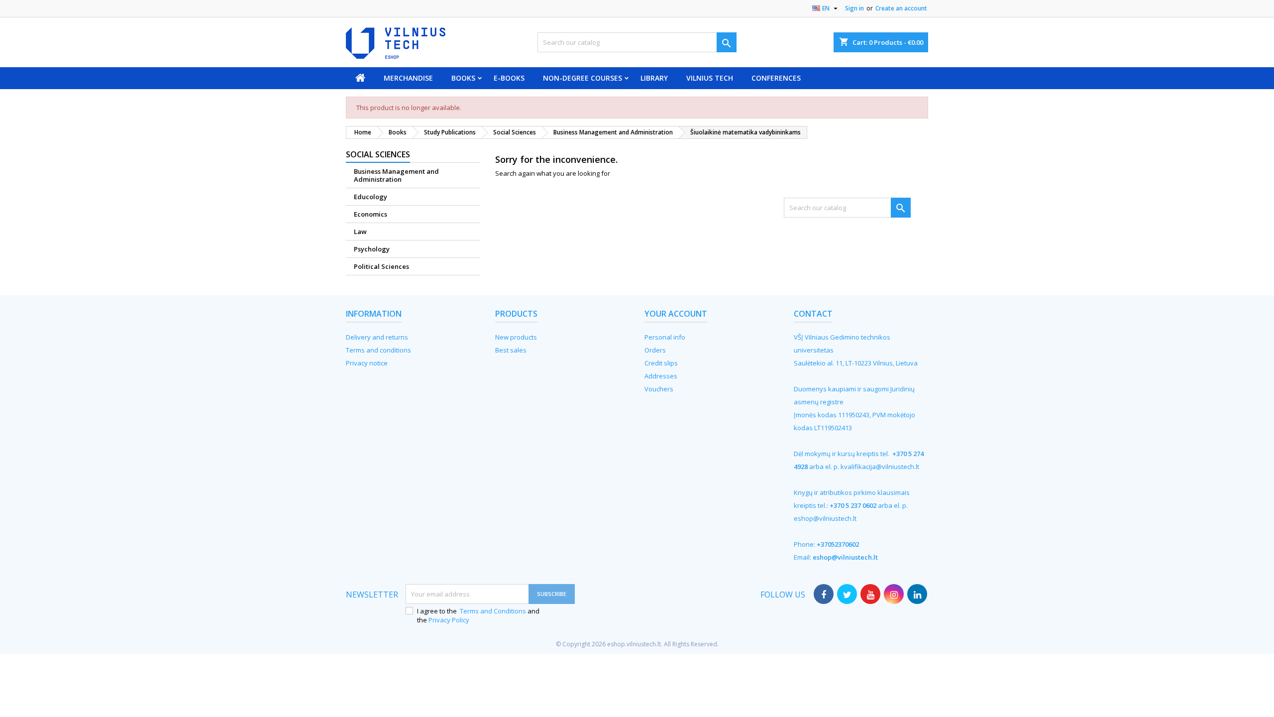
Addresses (660, 375)
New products (516, 337)
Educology (370, 196)
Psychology (372, 248)
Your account (675, 313)
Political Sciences (381, 266)
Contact (813, 313)
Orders (655, 350)
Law (360, 231)
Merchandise (408, 78)
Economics (370, 214)
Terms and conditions (378, 350)
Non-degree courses (582, 78)
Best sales (511, 350)
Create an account (901, 8)
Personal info (664, 337)
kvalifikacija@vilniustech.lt (880, 466)
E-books (509, 78)
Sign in (854, 8)
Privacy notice (367, 362)
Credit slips (661, 362)
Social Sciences (378, 154)
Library (654, 78)
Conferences (776, 78)
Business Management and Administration (396, 175)
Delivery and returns (377, 337)
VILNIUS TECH (709, 78)
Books (463, 78)
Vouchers (658, 388)
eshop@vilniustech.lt (825, 518)
